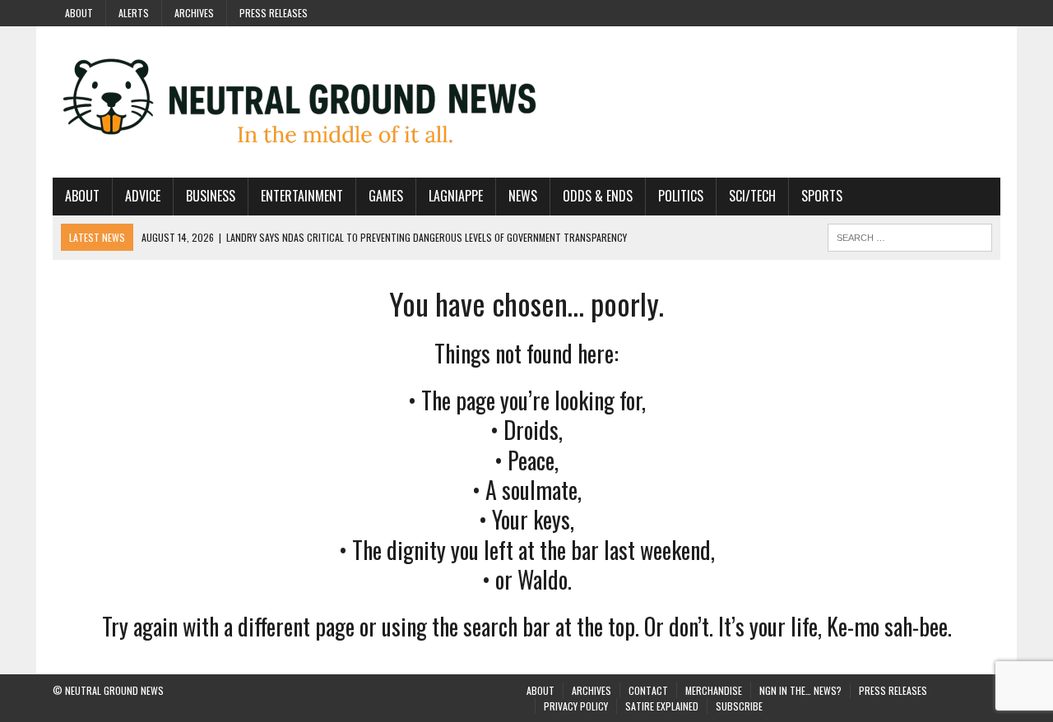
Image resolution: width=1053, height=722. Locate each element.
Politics (680, 196)
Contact (648, 690)
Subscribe (739, 706)
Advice (142, 196)
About (79, 13)
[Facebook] (898, 11)
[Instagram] (928, 11)
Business (210, 196)
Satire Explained (661, 706)
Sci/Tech (752, 196)
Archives (194, 13)
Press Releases (273, 13)
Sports (821, 196)
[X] (987, 11)
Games (386, 196)
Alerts (133, 13)
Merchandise (713, 690)
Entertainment (302, 196)
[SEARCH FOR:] (910, 235)
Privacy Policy (576, 706)
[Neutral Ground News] (526, 102)
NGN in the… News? (800, 690)
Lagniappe (456, 196)
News (522, 196)
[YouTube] (957, 11)
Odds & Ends (598, 196)
